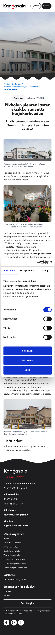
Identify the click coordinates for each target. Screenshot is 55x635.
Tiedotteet (16, 84)
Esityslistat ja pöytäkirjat (14, 559)
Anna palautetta (11, 547)
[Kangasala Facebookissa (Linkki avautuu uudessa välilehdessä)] (6, 623)
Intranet (7, 596)
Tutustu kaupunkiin (12, 555)
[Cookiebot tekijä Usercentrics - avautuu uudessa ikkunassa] (39, 262)
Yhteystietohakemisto (13, 543)
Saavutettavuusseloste (13, 614)
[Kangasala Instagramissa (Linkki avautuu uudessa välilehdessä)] (14, 623)
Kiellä (27, 370)
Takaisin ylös (27, 603)
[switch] (47, 319)
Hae (37, 6)
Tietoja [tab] (45, 270)
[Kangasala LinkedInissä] (21, 623)
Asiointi (7, 539)
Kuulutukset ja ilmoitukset (15, 564)
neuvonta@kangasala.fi (16, 515)
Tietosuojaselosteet (41, 611)
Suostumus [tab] (9, 270)
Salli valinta (27, 360)
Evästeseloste (26, 611)
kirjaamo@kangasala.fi (16, 526)
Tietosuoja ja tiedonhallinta (15, 568)
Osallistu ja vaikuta (12, 551)
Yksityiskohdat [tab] (27, 270)
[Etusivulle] (15, 6)
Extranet (7, 591)
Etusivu (7, 84)
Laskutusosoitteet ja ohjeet (15, 580)
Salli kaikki (27, 350)
